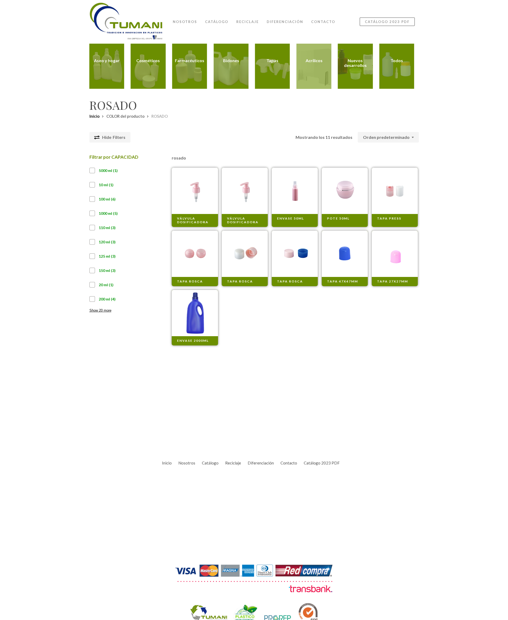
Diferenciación (261, 463)
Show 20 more (100, 310)
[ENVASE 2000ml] (195, 313)
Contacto (288, 463)
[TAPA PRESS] (395, 191)
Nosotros (186, 463)
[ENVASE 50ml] (295, 191)
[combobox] (388, 137)
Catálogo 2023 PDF (322, 463)
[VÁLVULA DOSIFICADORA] (195, 191)
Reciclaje (233, 463)
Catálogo (210, 463)
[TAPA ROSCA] (195, 254)
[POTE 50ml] (345, 191)
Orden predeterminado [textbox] (386, 137)
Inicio (94, 116)
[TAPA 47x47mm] (345, 254)
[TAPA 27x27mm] (395, 254)
